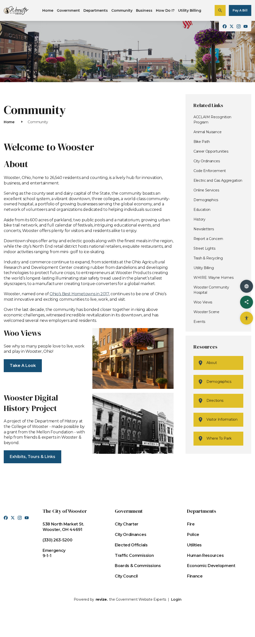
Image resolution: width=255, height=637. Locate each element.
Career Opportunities (210, 151)
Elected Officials (131, 545)
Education (201, 209)
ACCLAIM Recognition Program (212, 119)
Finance (195, 576)
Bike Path (201, 141)
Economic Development (211, 565)
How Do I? (165, 10)
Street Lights (204, 248)
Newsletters (203, 229)
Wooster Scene (206, 312)
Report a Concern (208, 238)
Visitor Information (222, 419)
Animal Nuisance (207, 132)
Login (176, 599)
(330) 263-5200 (57, 540)
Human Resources (205, 555)
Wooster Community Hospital (211, 290)
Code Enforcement (209, 171)
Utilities (194, 545)
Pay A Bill (240, 10)
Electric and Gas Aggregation (217, 180)
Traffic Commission (134, 555)
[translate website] (246, 286)
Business (144, 10)
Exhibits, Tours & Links (32, 456)
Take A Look (23, 365)
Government (68, 10)
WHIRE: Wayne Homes (213, 277)
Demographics (205, 200)
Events (199, 321)
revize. (102, 599)
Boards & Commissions (138, 565)
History (199, 219)
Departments (95, 10)
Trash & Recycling (208, 258)
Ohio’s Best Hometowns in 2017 (79, 293)
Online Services (206, 190)
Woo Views (202, 302)
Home (47, 10)
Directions (214, 400)
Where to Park (218, 438)
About (211, 362)
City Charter (126, 524)
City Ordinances (206, 161)
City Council (126, 576)
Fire (191, 524)
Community (121, 10)
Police (193, 534)
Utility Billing (189, 10)
